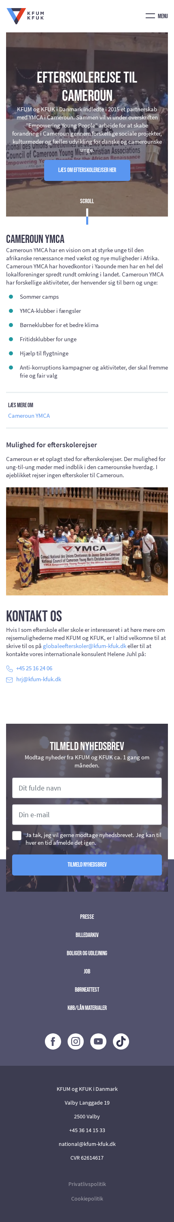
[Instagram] (76, 1041)
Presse (87, 917)
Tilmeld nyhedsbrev (87, 865)
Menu (162, 16)
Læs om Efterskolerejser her (87, 170)
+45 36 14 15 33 (87, 1130)
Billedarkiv (87, 935)
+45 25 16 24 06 (33, 668)
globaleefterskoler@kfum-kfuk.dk (84, 646)
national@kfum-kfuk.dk (87, 1144)
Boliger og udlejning (87, 953)
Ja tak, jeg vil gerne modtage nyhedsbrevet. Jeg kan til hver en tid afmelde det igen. (93, 838)
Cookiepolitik (87, 1198)
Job (87, 971)
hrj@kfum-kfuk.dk (38, 679)
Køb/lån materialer (87, 1008)
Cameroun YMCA (29, 415)
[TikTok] (121, 1041)
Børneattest (87, 990)
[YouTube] (98, 1041)
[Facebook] (53, 1041)
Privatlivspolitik (87, 1184)
